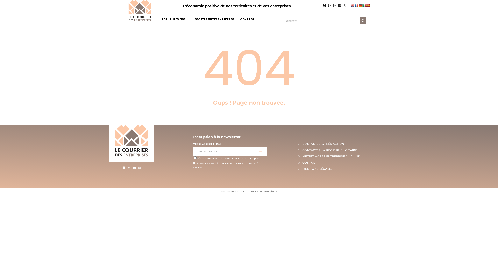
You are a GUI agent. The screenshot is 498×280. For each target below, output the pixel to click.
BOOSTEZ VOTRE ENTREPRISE (214, 19)
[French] (356, 5)
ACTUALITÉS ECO (173, 19)
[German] (360, 5)
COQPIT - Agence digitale (261, 191)
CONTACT (247, 19)
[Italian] (364, 5)
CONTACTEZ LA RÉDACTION (323, 144)
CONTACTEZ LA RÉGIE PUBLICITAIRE (329, 150)
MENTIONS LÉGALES (317, 169)
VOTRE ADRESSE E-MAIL (207, 144)
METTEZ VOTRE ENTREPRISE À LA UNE (331, 156)
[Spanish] (368, 5)
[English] (352, 5)
